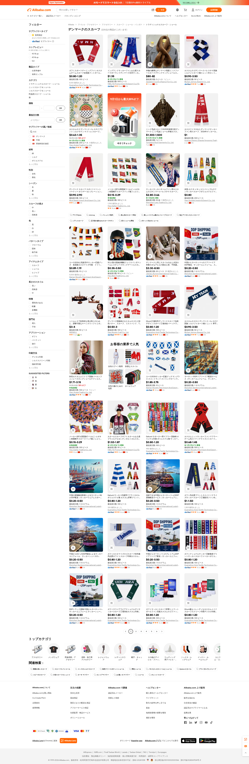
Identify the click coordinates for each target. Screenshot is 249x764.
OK (60, 108)
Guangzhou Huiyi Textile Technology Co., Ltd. (86, 85)
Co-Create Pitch (39, 698)
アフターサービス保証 (79, 708)
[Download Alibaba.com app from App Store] (188, 740)
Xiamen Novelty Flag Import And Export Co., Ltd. (86, 277)
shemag (92, 215)
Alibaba (71, 25)
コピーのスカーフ (39, 675)
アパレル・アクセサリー (88, 25)
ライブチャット (152, 698)
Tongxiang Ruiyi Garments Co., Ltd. (160, 142)
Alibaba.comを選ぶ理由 (41, 693)
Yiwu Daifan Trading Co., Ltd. (119, 206)
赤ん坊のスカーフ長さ (128, 215)
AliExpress (87, 752)
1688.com (98, 752)
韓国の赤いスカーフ (40, 669)
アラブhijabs (76, 215)
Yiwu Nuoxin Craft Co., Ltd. (118, 332)
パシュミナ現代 (107, 215)
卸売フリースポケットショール (113, 669)
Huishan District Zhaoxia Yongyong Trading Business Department (201, 140)
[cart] (186, 10)
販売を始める (189, 698)
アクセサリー (107, 25)
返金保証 (74, 698)
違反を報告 (150, 718)
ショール (141, 675)
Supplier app (136, 741)
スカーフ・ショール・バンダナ (129, 25)
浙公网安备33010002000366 (167, 760)
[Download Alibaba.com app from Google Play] (208, 740)
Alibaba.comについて (41, 687)
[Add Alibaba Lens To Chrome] (68, 740)
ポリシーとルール (77, 718)
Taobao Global (135, 752)
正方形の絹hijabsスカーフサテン (102, 221)
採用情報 (36, 708)
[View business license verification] (148, 760)
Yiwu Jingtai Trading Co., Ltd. (80, 145)
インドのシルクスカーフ (86, 669)
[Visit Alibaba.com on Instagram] (201, 722)
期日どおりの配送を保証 (80, 703)
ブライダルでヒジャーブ (207, 669)
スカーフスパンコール (62, 669)
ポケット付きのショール (149, 221)
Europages (162, 752)
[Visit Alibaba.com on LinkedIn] (190, 722)
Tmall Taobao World (112, 752)
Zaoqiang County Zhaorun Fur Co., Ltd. (161, 82)
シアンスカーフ (77, 221)
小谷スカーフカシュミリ (61, 675)
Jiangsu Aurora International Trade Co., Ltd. (163, 274)
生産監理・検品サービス (80, 713)
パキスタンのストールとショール (160, 669)
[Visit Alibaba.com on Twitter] (195, 722)
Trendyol (152, 752)
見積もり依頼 (113, 698)
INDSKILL (73, 332)
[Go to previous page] (125, 631)
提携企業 (187, 713)
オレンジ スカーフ (157, 675)
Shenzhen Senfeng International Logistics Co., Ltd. (201, 274)
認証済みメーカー (115, 693)
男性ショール (136, 669)
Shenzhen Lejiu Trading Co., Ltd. (159, 202)
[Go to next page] (162, 631)
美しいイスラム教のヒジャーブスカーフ (158, 215)
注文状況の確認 (190, 703)
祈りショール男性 (127, 221)
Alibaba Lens (37, 741)
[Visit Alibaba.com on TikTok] (211, 722)
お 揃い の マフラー (123, 675)
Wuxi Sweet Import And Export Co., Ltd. (85, 200)
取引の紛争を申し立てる (156, 703)
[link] (245, 739)
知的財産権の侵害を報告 (156, 713)
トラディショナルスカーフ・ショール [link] (161, 25)
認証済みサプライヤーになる (196, 708)
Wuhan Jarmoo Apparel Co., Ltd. (197, 82)
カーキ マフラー (83, 675)
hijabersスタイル (185, 669)
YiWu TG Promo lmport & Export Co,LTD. (124, 84)
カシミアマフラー (102, 675)
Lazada (124, 752)
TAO (144, 752)
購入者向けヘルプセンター (157, 693)
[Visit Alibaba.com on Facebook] (185, 722)
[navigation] (47, 328)
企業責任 (36, 703)
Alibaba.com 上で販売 (192, 693)
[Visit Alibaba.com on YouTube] (206, 722)
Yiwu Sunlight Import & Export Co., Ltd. (199, 200)
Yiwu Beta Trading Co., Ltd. (118, 276)
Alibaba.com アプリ (153, 741)
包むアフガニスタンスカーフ (189, 215)
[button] (152, 9)
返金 (148, 708)
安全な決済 (74, 693)
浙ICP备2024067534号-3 (191, 760)
